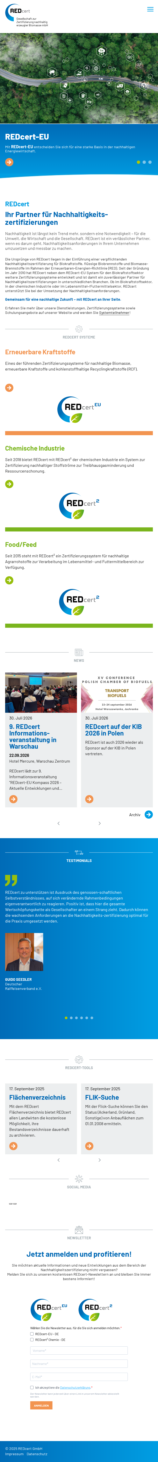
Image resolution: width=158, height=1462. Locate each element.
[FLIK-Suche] (89, 1146)
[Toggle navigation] (150, 9)
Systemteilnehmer (114, 312)
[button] (138, 162)
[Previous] (10, 1203)
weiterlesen (9, 162)
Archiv (135, 814)
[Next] (14, 1203)
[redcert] (17, 12)
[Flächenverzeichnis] (13, 1146)
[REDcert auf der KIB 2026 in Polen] (117, 692)
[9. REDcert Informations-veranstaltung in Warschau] (41, 692)
